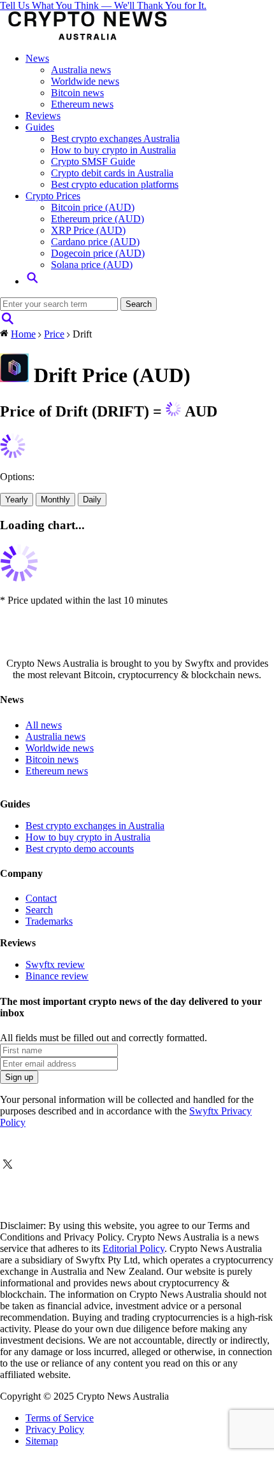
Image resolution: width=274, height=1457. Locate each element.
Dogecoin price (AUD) (98, 253)
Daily (92, 499)
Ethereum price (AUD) (97, 218)
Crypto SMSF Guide (93, 161)
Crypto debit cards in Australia (112, 172)
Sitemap (41, 1440)
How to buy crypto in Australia (113, 150)
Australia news (81, 69)
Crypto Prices (52, 195)
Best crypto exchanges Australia (115, 138)
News (37, 58)
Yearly (16, 499)
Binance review (57, 975)
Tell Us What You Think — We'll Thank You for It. (103, 5)
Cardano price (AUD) (95, 241)
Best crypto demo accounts (79, 848)
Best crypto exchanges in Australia (94, 825)
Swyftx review (55, 964)
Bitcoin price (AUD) (92, 207)
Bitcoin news (77, 92)
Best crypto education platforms (114, 184)
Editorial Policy (133, 1248)
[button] (32, 281)
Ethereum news (82, 104)
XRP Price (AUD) (88, 230)
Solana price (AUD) (92, 264)
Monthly (55, 499)
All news (43, 725)
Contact (41, 898)
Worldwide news (85, 81)
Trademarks (49, 921)
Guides (39, 127)
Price (54, 334)
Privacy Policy (54, 1429)
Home (23, 334)
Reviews (43, 115)
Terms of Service (59, 1417)
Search (39, 909)
